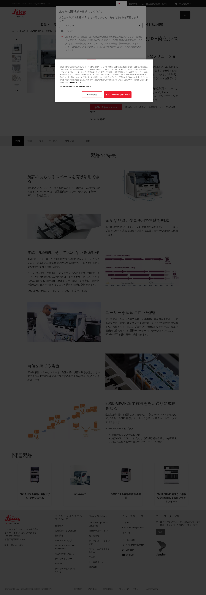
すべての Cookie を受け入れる (118, 94)
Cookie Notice (75, 82)
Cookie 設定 (92, 94)
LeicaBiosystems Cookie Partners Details (75, 86)
